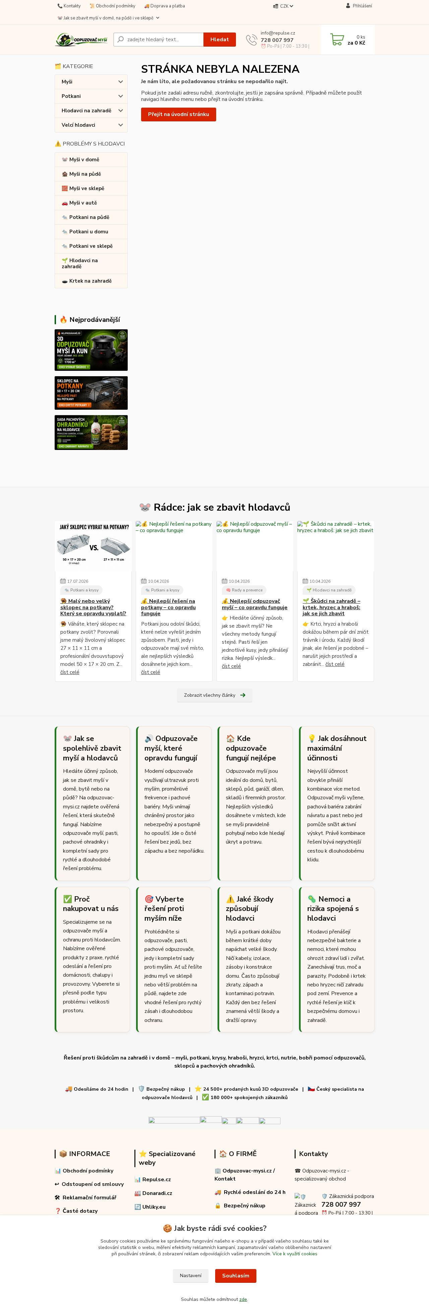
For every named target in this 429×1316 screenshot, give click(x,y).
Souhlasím (235, 1275)
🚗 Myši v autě (79, 202)
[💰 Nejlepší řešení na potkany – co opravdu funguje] (174, 546)
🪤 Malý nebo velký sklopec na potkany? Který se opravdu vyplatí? (93, 607)
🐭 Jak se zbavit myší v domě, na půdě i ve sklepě (105, 18)
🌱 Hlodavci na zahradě (80, 263)
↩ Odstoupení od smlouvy (89, 1184)
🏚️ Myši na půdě (81, 174)
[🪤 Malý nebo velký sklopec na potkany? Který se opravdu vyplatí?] (93, 546)
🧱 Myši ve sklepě (83, 188)
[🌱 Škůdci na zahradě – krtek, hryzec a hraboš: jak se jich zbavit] (335, 546)
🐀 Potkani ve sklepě (87, 246)
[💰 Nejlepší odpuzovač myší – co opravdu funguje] (255, 546)
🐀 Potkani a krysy (81, 590)
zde (243, 1299)
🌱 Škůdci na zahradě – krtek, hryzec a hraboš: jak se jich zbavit (331, 607)
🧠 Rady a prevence (244, 590)
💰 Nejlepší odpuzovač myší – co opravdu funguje (255, 604)
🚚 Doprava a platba (164, 6)
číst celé (69, 672)
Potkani (71, 96)
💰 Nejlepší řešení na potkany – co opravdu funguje (168, 607)
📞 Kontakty (69, 6)
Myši (67, 81)
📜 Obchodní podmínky (112, 6)
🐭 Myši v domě (80, 159)
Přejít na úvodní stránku (178, 114)
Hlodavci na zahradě (86, 110)
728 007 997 (277, 40)
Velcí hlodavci (78, 125)
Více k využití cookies (294, 1254)
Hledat (219, 39)
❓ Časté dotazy (76, 1211)
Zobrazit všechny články (209, 695)
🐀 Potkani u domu (85, 231)
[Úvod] (81, 40)
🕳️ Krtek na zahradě (87, 281)
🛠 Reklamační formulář (85, 1197)
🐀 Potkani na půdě (85, 217)
